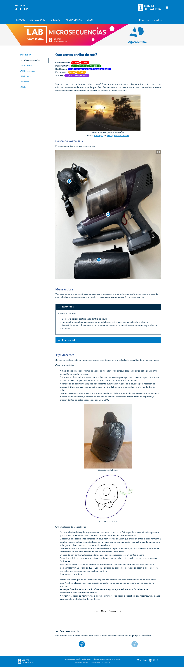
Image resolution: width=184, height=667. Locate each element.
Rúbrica (81, 72)
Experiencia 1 (69, 307)
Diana (72, 72)
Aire (74, 66)
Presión (83, 66)
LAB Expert (25, 76)
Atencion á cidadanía (81, 662)
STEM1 (75, 63)
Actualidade (37, 20)
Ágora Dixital (74, 20)
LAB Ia (23, 87)
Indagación (94, 66)
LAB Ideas (24, 82)
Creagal (55, 20)
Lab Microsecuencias (30, 60)
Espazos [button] (20, 20)
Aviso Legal (106, 662)
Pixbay (110, 136)
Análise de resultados (80, 69)
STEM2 (84, 63)
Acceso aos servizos (152, 20)
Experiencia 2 (68, 340)
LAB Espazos (26, 66)
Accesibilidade (95, 662)
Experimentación (102, 69)
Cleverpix (98, 136)
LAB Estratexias (27, 71)
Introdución (25, 55)
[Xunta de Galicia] (26, 661)
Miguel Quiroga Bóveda (77, 76)
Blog (90, 20)
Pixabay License (121, 136)
